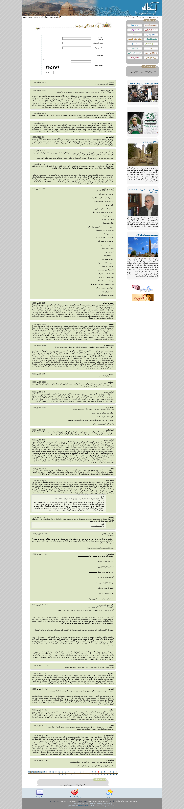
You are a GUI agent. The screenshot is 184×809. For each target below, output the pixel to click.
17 (68, 772)
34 (108, 775)
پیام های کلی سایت (74, 796)
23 (50, 772)
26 (41, 772)
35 (105, 775)
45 (74, 775)
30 (29, 772)
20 (59, 772)
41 (86, 775)
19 (62, 772)
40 (89, 775)
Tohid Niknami (83, 806)
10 (89, 772)
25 (44, 772)
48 (65, 775)
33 (111, 775)
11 (86, 772)
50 (59, 775)
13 (80, 772)
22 (53, 772)
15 (74, 772)
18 (65, 772)
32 (114, 775)
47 (68, 775)
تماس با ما (39, 796)
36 (101, 775)
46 (71, 775)
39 (92, 775)
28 (35, 772)
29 (32, 772)
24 (47, 772)
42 (83, 775)
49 (62, 775)
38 (95, 775)
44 (77, 775)
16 (71, 772)
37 (98, 775)
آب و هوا (109, 796)
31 (117, 775)
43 (80, 775)
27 (38, 772)
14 (77, 772)
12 (83, 772)
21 (56, 772)
